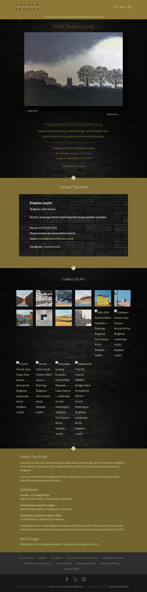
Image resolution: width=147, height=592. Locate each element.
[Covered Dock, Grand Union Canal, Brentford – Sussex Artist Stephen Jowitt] (44, 298)
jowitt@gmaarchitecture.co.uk (55, 238)
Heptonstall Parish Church (53, 131)
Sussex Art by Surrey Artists (82, 557)
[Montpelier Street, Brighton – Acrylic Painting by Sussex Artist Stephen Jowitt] (122, 298)
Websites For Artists (113, 557)
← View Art (31, 110)
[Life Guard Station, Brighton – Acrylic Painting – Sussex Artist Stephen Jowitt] (103, 298)
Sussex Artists (26, 557)
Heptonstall (55, 124)
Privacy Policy (71, 568)
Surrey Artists (64, 563)
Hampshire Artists (86, 563)
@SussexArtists (119, 586)
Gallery (42, 557)
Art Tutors (57, 557)
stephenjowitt (52, 246)
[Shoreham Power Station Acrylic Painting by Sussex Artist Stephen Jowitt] (63, 298)
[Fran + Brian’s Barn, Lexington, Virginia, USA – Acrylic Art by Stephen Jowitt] (44, 318)
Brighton (25, 470)
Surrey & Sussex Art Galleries (66, 586)
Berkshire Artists (110, 563)
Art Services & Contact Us (38, 563)
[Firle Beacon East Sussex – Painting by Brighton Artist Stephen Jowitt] (63, 318)
